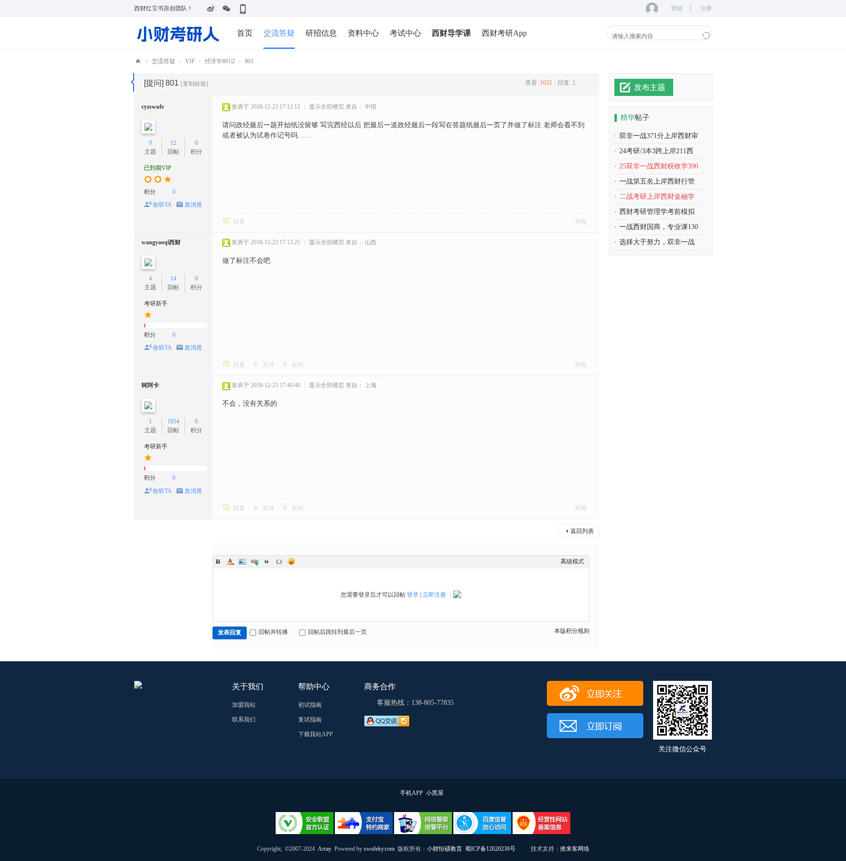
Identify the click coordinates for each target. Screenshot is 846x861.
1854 (173, 421)
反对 (298, 364)
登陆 (676, 8)
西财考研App (504, 33)
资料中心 (363, 33)
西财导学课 (451, 33)
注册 (706, 8)
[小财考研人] (178, 32)
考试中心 (405, 33)
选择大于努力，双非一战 (657, 242)
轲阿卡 (150, 385)
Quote (267, 561)
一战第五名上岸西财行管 (657, 181)
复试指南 (310, 719)
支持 (268, 364)
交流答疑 (279, 33)
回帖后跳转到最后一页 (337, 631)
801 (249, 61)
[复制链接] (194, 83)
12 (173, 143)
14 (173, 278)
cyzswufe (152, 106)
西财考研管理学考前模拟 (657, 211)
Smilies (291, 561)
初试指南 (310, 704)
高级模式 (572, 561)
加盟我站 (244, 704)
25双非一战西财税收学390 (658, 166)
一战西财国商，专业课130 (658, 227)
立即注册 (434, 594)
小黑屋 (435, 793)
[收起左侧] (132, 82)
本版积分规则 (571, 631)
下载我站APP (315, 734)
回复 (239, 221)
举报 (581, 221)
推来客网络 (574, 848)
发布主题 (649, 87)
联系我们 (244, 719)
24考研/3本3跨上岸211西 (656, 151)
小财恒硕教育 (444, 848)
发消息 (193, 204)
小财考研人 (138, 61)
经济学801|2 (220, 61)
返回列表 (582, 531)
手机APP (411, 793)
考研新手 (155, 303)
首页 (245, 33)
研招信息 (321, 33)
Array (324, 848)
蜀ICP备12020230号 (490, 848)
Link (254, 561)
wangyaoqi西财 (161, 242)
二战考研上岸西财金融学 (657, 196)
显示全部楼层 (326, 106)
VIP (190, 61)
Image (242, 561)
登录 (413, 594)
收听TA (162, 204)
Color (230, 561)
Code (279, 561)
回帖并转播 (273, 631)
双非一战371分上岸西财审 (658, 136)
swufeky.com (378, 848)
